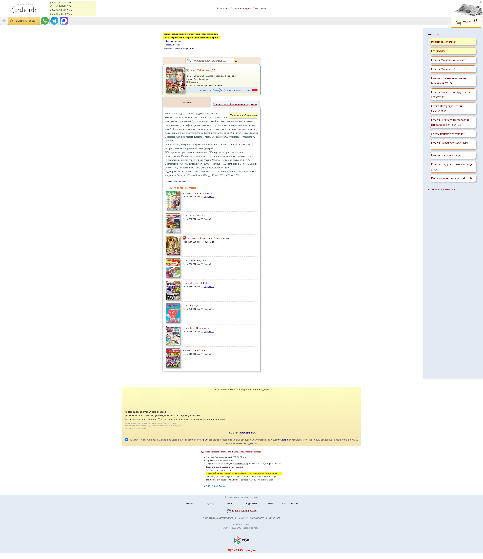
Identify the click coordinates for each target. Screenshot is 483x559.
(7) (447, 108)
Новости (270, 503)
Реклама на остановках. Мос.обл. (452, 178)
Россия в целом (441, 41)
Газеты (436, 51)
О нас (229, 503)
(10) (449, 142)
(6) (449, 81)
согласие (283, 440)
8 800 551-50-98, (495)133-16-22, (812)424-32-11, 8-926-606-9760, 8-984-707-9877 (241, 518)
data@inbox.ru (248, 432)
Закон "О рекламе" (290, 503)
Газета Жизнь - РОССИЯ (196, 283)
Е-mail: (244, 510)
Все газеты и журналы (442, 189)
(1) (448, 133)
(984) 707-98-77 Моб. (61, 10)
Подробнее (209, 197)
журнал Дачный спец (194, 350)
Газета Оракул (190, 305)
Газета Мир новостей (194, 215)
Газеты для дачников (444, 155)
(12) (450, 122)
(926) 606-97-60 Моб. (61, 14)
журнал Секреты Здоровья (197, 193)
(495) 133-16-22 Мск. (61, 2)
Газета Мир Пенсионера (196, 327)
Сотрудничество (252, 503)
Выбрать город (26, 20)
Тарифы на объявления (243, 115)
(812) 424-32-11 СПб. (61, 6)
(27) (452, 94)
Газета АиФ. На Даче (194, 260)
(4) (445, 155)
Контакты (190, 503)
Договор (210, 503)
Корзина (469, 21)
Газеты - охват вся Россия (447, 142)
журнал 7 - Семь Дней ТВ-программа (208, 238)
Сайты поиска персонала (447, 133)
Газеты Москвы (441, 69)
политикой (202, 440)
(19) (443, 69)
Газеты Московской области (449, 60)
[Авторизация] (480, 2)
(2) (452, 167)
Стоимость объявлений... (176, 181)
